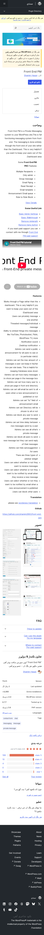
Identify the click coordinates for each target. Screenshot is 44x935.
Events (18, 857)
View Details (31, 202)
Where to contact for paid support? (34, 646)
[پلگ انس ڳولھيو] (15, 27)
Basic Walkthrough (29, 217)
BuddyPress (35, 887)
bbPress (37, 882)
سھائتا (36, 117)
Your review (36, 776)
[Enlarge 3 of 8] (38, 572)
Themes (17, 836)
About (39, 832)
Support (38, 857)
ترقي (37, 110)
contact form (8, 718)
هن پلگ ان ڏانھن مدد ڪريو (31, 817)
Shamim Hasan (30, 75)
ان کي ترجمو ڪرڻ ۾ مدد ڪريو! (16, 19)
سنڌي (33, 898)
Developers (36, 861)
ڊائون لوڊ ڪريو (35, 82)
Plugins (18, 841)
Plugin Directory (35, 11)
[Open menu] (4, 3)
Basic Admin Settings (28, 214)
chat (16, 718)
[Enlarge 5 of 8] (17, 532)
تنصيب (36, 104)
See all (5, 776)
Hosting (38, 841)
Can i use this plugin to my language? (33, 637)
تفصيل (36, 91)
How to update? (34, 629)
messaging (7, 723)
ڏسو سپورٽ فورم (34, 795)
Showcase (16, 832)
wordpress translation (28, 503)
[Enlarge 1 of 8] (38, 532)
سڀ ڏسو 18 (7, 713)
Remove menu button (28, 225)
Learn (39, 853)
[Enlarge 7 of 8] (17, 582)
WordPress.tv (34, 866)
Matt (38, 878)
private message (9, 728)
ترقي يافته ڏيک (35, 735)
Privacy (38, 845)
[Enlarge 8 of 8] (17, 603)
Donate (16, 861)
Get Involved (15, 853)
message (16, 723)
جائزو (37, 98)
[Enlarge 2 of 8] (38, 545)
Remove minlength (29, 221)
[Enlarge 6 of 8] (17, 564)
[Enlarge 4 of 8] (38, 598)
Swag (17, 866)
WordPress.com (33, 874)
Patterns (17, 845)
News (39, 836)
